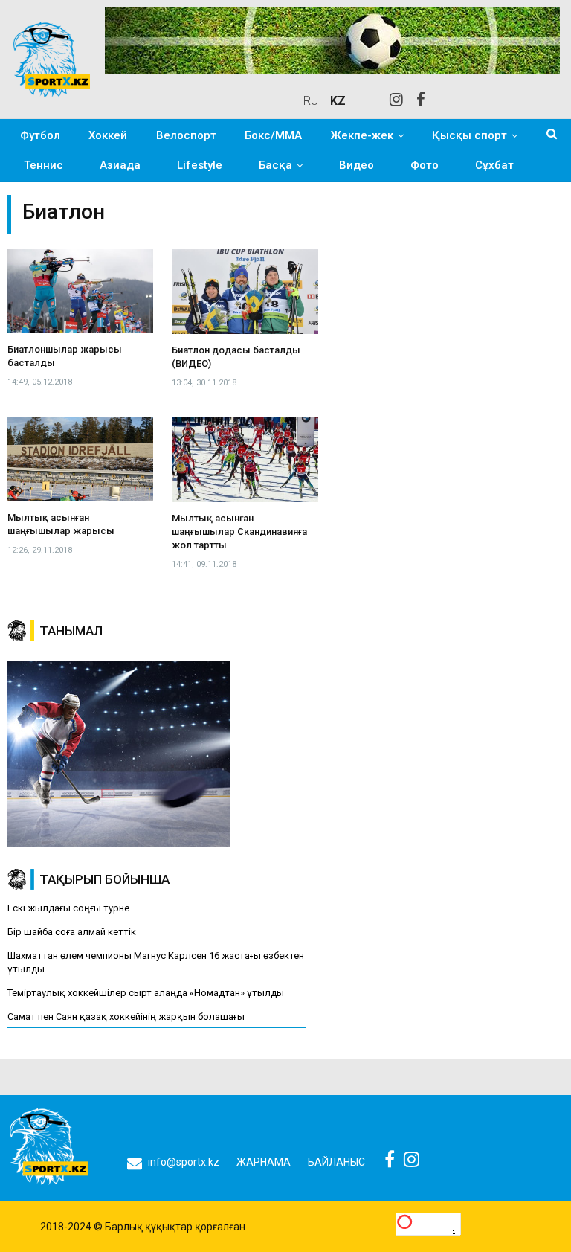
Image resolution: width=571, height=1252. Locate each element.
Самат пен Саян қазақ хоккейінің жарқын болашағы (126, 1016)
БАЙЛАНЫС (336, 1162)
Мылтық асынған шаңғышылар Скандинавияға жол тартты (239, 531)
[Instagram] (396, 101)
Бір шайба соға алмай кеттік (71, 931)
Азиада (120, 165)
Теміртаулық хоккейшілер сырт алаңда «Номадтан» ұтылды (145, 992)
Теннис (43, 165)
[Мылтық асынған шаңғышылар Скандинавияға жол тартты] (245, 459)
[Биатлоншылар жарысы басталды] (80, 291)
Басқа (275, 165)
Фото (424, 165)
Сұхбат (494, 165)
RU (310, 101)
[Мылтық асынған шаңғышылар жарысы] (80, 459)
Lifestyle (199, 165)
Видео (356, 165)
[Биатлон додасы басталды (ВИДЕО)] (245, 291)
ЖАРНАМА (263, 1162)
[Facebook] (420, 101)
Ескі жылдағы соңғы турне (68, 908)
